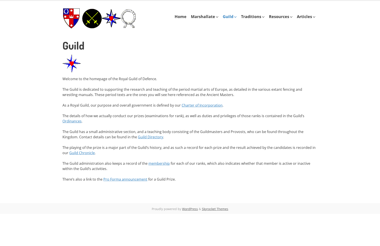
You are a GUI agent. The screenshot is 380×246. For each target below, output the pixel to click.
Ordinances (72, 121)
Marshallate (203, 16)
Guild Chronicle (82, 152)
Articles (304, 16)
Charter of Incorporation (202, 105)
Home (180, 16)
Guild (228, 16)
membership (159, 163)
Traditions (251, 16)
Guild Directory (150, 137)
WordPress (190, 209)
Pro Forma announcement (125, 179)
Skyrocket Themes (215, 209)
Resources (279, 16)
